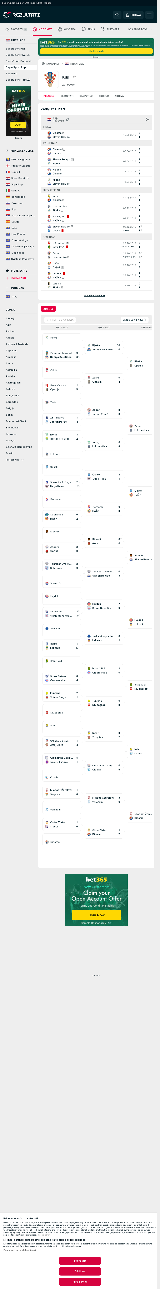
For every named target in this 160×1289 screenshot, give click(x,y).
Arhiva (119, 95)
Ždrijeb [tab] (48, 308)
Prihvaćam (80, 1260)
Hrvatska (77, 63)
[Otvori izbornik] (149, 15)
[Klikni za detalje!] (96, 135)
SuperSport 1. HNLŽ (18, 79)
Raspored (86, 95)
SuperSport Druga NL (19, 61)
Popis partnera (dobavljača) (19, 1250)
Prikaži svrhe (80, 1281)
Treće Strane (45, 1235)
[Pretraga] (117, 15)
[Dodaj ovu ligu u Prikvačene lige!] (74, 77)
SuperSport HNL (15, 48)
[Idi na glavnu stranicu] (32, 15)
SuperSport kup (16, 67)
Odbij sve (80, 1271)
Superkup (11, 73)
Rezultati (67, 95)
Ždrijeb (104, 95)
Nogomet (53, 63)
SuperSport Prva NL (18, 55)
